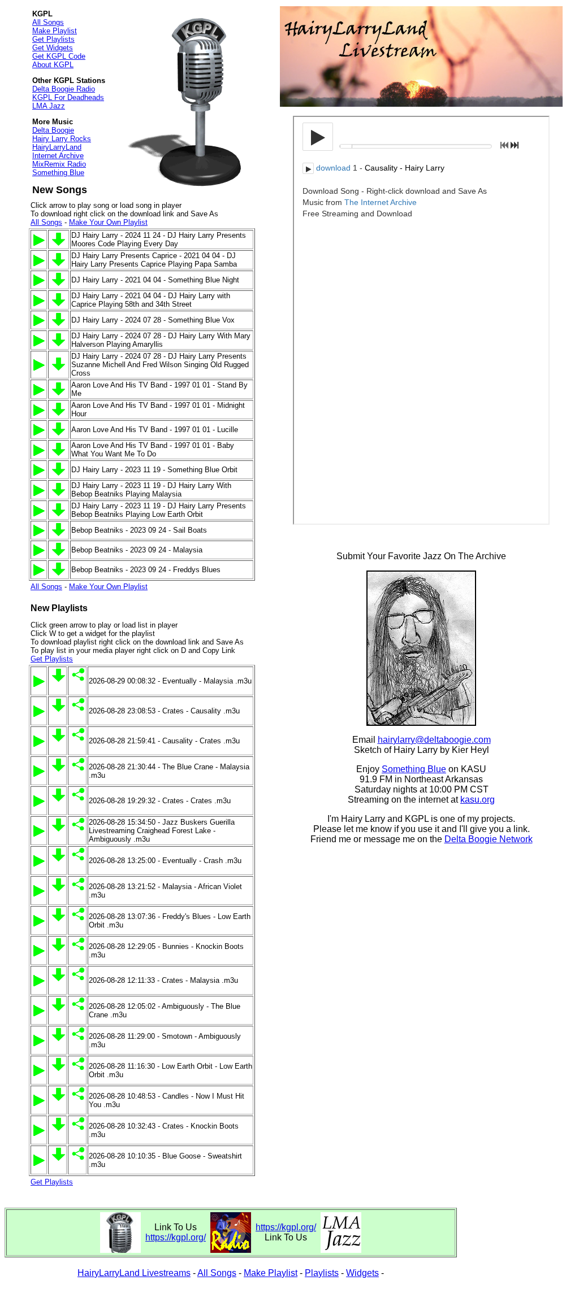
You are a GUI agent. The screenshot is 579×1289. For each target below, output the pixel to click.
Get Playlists (53, 39)
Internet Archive (58, 155)
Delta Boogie (53, 130)
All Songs (48, 22)
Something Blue (58, 172)
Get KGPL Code (58, 56)
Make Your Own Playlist (108, 222)
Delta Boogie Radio (63, 89)
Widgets (362, 1273)
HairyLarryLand (56, 147)
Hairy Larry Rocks (61, 138)
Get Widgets (52, 47)
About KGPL (53, 64)
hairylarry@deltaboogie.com (434, 739)
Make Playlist (54, 31)
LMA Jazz (48, 106)
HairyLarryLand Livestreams (134, 1273)
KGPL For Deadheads (68, 97)
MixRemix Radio (59, 164)
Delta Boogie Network (488, 839)
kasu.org (477, 799)
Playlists (322, 1273)
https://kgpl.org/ (175, 1237)
